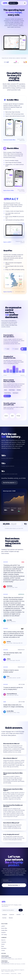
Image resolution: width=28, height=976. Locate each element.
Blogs (2, 946)
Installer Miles (4, 930)
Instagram (4, 914)
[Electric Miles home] (5, 3)
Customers (3, 942)
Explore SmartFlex (7, 291)
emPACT (3, 926)
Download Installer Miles (9, 139)
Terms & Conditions (5, 973)
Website (11, 917)
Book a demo (12, 3)
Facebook (11, 914)
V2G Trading (4, 934)
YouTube (4, 917)
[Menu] (24, 3)
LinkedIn (18, 914)
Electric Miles (4, 928)
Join (21, 910)
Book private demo (13, 885)
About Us (3, 940)
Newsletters (3, 948)
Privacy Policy (13, 973)
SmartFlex (3, 932)
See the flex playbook (8, 482)
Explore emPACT (7, 242)
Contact (3, 950)
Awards (3, 944)
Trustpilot (21, 649)
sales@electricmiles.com (13, 826)
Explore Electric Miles (8, 190)
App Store (22, 684)
